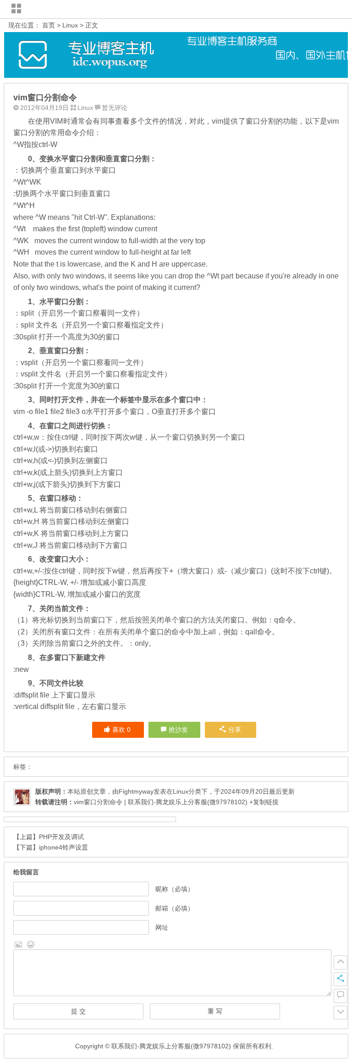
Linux (70, 25)
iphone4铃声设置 (63, 847)
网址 (161, 927)
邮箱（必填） (174, 908)
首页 (48, 25)
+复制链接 (263, 802)
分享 (234, 729)
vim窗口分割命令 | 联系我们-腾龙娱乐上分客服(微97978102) (161, 802)
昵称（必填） (174, 889)
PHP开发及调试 (61, 836)
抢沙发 (178, 729)
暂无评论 (114, 107)
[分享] (340, 979)
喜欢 (121, 729)
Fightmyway (136, 791)
